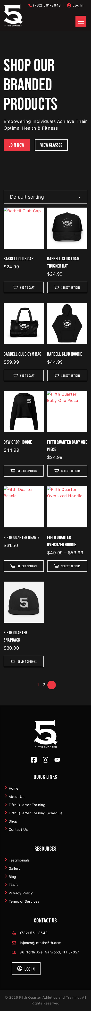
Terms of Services (24, 901)
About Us (17, 796)
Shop (13, 821)
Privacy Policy (21, 893)
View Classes (51, 145)
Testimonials (19, 860)
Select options (71, 287)
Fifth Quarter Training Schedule (36, 813)
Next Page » (52, 684)
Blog (12, 876)
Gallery (15, 868)
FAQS (13, 885)
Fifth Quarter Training (27, 805)
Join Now (16, 145)
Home (13, 788)
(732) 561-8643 (47, 5)
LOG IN (30, 969)
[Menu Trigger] (80, 21)
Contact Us (18, 829)
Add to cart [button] (27, 287)
